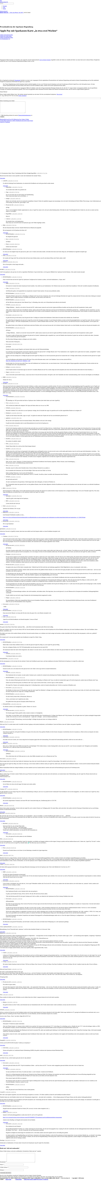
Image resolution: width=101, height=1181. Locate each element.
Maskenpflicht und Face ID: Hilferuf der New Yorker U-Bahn (14, 119)
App (4, 7)
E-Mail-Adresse (4, 1167)
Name (2, 1164)
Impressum (8, 1179)
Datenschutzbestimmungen (24, 115)
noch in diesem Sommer (45, 59)
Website (2, 1170)
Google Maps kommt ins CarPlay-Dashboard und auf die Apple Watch (16, 120)
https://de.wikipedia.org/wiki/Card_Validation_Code (18, 360)
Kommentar (3, 1162)
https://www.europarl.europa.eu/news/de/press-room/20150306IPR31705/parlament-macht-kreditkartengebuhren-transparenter (32, 1117)
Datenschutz (18, 1179)
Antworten (2, 178)
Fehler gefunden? (22, 95)
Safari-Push (27, 1179)
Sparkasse (7, 122)
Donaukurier (17, 80)
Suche (4, 8)
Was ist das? (59, 94)
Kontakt (5, 6)
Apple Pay (2, 122)
